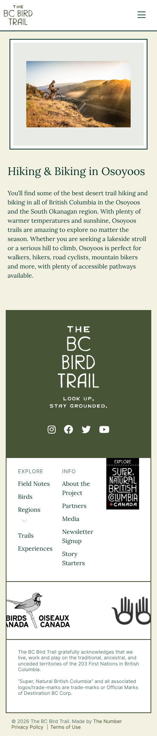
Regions (29, 510)
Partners (74, 506)
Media (71, 519)
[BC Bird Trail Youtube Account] (104, 430)
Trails (26, 536)
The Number (107, 722)
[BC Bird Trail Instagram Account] (52, 430)
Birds (25, 497)
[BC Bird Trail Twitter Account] (86, 430)
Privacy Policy (28, 727)
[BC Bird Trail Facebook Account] (68, 430)
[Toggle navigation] (140, 15)
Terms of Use (65, 727)
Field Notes (34, 484)
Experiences (35, 549)
